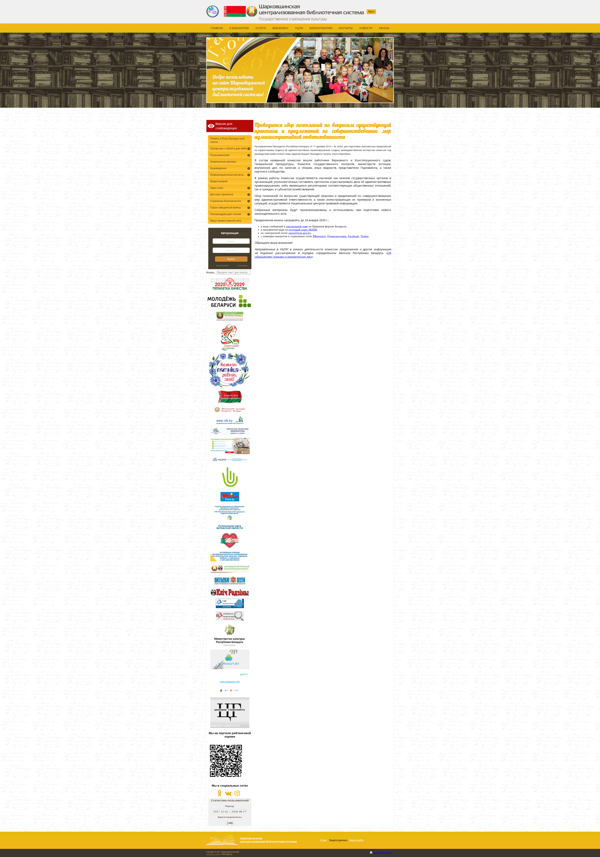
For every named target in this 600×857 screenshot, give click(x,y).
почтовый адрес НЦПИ (303, 229)
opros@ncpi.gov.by (299, 233)
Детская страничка (221, 194)
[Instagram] (237, 794)
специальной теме (297, 226)
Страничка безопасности (225, 201)
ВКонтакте (319, 236)
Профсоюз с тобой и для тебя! (228, 148)
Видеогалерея (219, 181)
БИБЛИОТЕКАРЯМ (320, 28)
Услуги (260, 28)
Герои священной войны (225, 207)
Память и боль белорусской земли (227, 140)
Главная (217, 28)
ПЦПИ (299, 28)
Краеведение (218, 168)
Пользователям (219, 155)
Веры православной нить (225, 220)
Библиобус (280, 28)
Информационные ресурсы (227, 174)
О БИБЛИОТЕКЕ (239, 28)
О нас (323, 840)
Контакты (346, 28)
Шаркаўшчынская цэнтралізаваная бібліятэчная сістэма (238, 3)
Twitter (364, 236)
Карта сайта (356, 840)
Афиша (384, 28)
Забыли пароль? (222, 265)
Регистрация (242, 265)
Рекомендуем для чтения (225, 214)
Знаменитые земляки (223, 161)
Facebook (353, 236)
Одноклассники (336, 236)
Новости (365, 28)
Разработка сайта (213, 854)
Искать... (211, 272)
